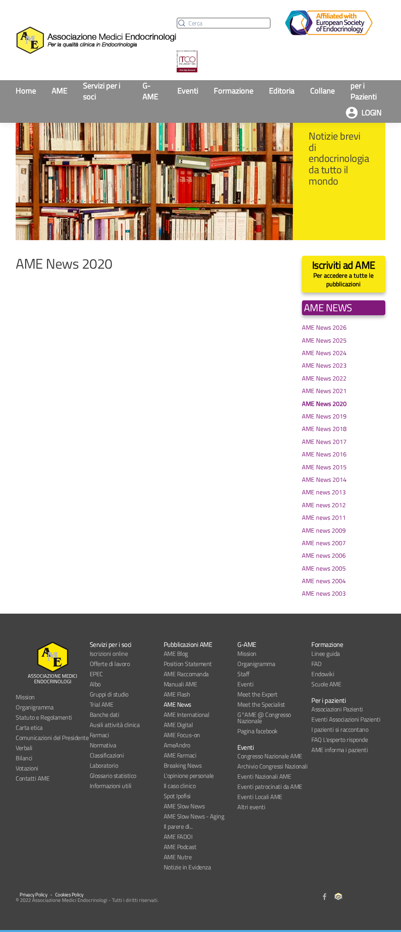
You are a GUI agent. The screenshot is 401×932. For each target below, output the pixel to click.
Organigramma (34, 707)
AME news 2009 (324, 530)
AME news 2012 (324, 505)
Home (26, 90)
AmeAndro (177, 745)
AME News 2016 (324, 454)
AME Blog (176, 653)
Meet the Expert (257, 694)
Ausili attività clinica (115, 724)
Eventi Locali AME (259, 796)
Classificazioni (107, 755)
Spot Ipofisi (177, 796)
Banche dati (104, 714)
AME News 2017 (324, 441)
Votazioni (27, 768)
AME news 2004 (324, 580)
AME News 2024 (324, 352)
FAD (316, 663)
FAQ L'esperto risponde (339, 739)
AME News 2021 (324, 390)
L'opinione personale (189, 775)
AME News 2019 (324, 416)
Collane (322, 90)
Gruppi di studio (109, 694)
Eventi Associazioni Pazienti (345, 719)
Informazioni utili (111, 785)
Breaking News (183, 765)
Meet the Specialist (261, 704)
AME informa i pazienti (339, 749)
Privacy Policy (33, 894)
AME (59, 90)
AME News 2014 (324, 479)
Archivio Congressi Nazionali (272, 766)
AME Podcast (180, 846)
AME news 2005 (324, 568)
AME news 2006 (324, 555)
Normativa (103, 745)
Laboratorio (104, 765)
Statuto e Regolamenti (44, 717)
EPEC (96, 674)
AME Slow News (184, 806)
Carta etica (29, 727)
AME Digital (178, 724)
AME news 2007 (324, 543)
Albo (95, 684)
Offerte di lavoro (110, 663)
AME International (187, 714)
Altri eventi (251, 807)
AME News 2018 (324, 428)
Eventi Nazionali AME (264, 776)
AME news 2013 (324, 492)
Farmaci (99, 735)
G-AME (150, 91)
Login (371, 112)
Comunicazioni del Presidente (52, 737)
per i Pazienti (363, 91)
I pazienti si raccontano (339, 729)
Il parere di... (178, 826)
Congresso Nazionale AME (269, 756)
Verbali (24, 747)
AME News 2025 (324, 340)
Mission (25, 697)
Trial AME (102, 704)
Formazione (233, 90)
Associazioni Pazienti (337, 709)
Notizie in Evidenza (187, 867)
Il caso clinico (180, 785)
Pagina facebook (257, 731)
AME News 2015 (324, 467)
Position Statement (188, 663)
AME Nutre (178, 857)
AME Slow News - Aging (194, 816)
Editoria (281, 90)
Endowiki (322, 674)
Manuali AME (180, 684)
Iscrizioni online (109, 653)
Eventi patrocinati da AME (269, 786)
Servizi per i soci (101, 91)
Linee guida (325, 653)
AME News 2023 (324, 365)
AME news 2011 (324, 517)
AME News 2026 (324, 327)
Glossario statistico (113, 775)
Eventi (187, 90)
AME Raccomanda (186, 674)
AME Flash (177, 694)
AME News (177, 704)
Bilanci (24, 758)
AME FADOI (178, 836)
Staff (243, 674)
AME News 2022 (324, 378)
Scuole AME (326, 684)
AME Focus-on (182, 735)
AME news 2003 (324, 593)
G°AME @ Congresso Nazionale (264, 717)
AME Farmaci (180, 755)
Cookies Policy (69, 894)
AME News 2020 (324, 403)
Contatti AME (32, 778)
